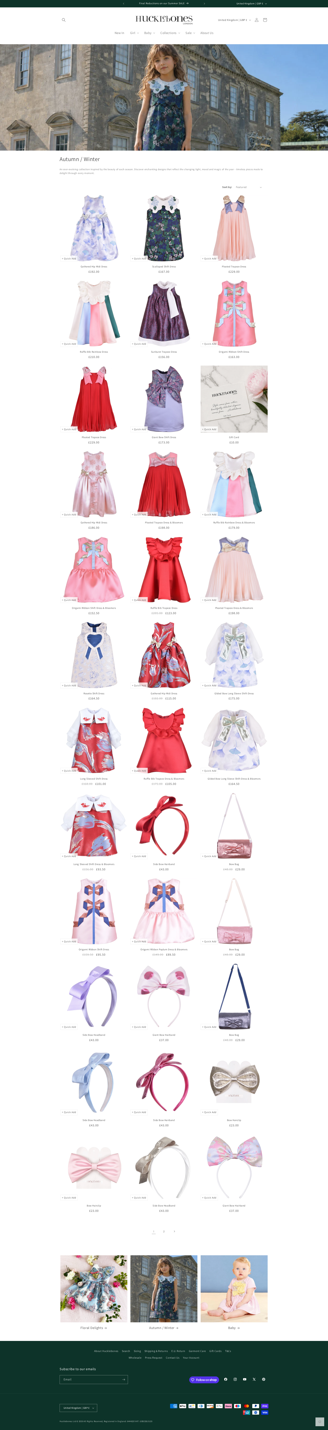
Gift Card (234, 437)
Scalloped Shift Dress (164, 266)
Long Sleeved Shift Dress (93, 778)
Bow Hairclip (234, 1120)
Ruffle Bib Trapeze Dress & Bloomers (164, 778)
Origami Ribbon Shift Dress (234, 351)
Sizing (137, 1351)
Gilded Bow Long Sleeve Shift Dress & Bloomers (234, 778)
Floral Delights (91, 1328)
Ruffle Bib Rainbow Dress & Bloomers (234, 522)
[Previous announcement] (123, 3)
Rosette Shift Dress (94, 693)
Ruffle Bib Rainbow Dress (94, 351)
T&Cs (228, 1351)
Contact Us (172, 1357)
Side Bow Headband (94, 1035)
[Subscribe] (123, 1379)
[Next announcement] (204, 3)
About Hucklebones (106, 1351)
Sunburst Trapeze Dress (164, 351)
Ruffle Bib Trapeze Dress (164, 608)
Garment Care (197, 1351)
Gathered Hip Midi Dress (94, 266)
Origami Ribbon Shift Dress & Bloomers (94, 608)
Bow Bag (234, 864)
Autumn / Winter (161, 1328)
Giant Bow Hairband (164, 1035)
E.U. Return (178, 1351)
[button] (64, 20)
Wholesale (135, 1357)
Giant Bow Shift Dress (164, 437)
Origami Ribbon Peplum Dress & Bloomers (164, 949)
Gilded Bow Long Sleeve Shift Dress (234, 693)
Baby (232, 1328)
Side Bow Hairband (164, 864)
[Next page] (174, 1231)
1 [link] (154, 1231)
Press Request (153, 1357)
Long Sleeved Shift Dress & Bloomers (93, 864)
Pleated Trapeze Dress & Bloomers (164, 522)
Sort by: (227, 187)
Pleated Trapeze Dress (234, 266)
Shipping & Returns (156, 1351)
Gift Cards (215, 1351)
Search (126, 1351)
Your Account (191, 1357)
